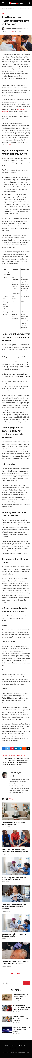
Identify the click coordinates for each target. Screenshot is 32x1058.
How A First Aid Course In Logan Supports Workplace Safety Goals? (15, 851)
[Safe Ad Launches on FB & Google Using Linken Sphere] (7, 1030)
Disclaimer (12, 1048)
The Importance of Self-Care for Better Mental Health (13, 823)
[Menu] (3, 3)
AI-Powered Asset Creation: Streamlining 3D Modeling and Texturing (21, 1007)
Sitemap (20, 1048)
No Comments (7, 31)
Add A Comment (16, 973)
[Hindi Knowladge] (16, 3)
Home (3, 8)
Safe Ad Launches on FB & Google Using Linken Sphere (21, 1029)
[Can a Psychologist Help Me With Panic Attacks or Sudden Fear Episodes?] (16, 893)
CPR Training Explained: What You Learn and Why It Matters (14, 878)
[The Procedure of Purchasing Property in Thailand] (16, 43)
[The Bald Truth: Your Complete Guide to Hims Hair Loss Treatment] (16, 950)
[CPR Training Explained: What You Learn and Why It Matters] (16, 866)
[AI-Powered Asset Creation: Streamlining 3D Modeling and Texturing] (7, 1008)
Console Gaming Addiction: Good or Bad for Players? (20, 1018)
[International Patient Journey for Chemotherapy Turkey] (16, 923)
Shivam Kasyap (11, 28)
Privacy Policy (10, 1045)
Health (4, 13)
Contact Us (21, 1045)
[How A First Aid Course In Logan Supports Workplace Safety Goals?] (16, 838)
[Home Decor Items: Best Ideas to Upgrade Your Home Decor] (7, 997)
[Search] (29, 3)
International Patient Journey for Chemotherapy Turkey (14, 935)
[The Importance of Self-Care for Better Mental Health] (16, 811)
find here (8, 145)
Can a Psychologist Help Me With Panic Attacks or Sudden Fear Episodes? (14, 907)
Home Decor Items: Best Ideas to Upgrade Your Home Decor (21, 996)
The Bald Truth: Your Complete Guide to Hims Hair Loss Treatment (15, 962)
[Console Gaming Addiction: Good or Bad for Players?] (7, 1019)
